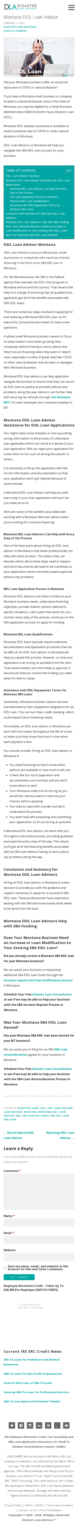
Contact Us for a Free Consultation (40, 1510)
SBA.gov (53, 1471)
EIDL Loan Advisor (60, 1108)
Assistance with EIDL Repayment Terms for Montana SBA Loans (35, 207)
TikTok (57, 1425)
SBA (18, 1115)
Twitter (12, 1425)
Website (10, 1250)
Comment (12, 1171)
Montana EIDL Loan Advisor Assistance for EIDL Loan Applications (38, 182)
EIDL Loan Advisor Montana (22, 176)
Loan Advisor (13, 1111)
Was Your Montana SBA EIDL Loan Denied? (32, 235)
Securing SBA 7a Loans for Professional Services (36, 1392)
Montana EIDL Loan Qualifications (29, 201)
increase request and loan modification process (38, 980)
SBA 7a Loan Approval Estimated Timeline (32, 1401)
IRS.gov (69, 1471)
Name (9, 1216)
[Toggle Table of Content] (66, 170)
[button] (72, 7)
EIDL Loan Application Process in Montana (34, 197)
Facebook (21, 1425)
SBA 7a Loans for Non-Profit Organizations (33, 1373)
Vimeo (48, 1425)
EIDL (43, 1108)
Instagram (30, 1425)
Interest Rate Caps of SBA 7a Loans (28, 1383)
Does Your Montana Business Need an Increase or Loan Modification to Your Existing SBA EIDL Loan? (36, 228)
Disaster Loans (28, 1108)
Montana (30, 1111)
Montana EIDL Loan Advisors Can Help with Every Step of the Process (38, 190)
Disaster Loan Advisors (20, 26)
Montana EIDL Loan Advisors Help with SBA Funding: (37, 222)
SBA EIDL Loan (59, 1115)
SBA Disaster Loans (35, 1115)
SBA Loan (10, 1119)
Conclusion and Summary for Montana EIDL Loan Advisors (35, 215)
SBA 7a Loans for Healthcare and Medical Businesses (31, 1362)
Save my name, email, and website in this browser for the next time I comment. (38, 1268)
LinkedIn (39, 1425)
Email (9, 1233)
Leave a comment (15, 30)
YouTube (66, 1425)
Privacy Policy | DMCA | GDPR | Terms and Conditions (39, 1505)
